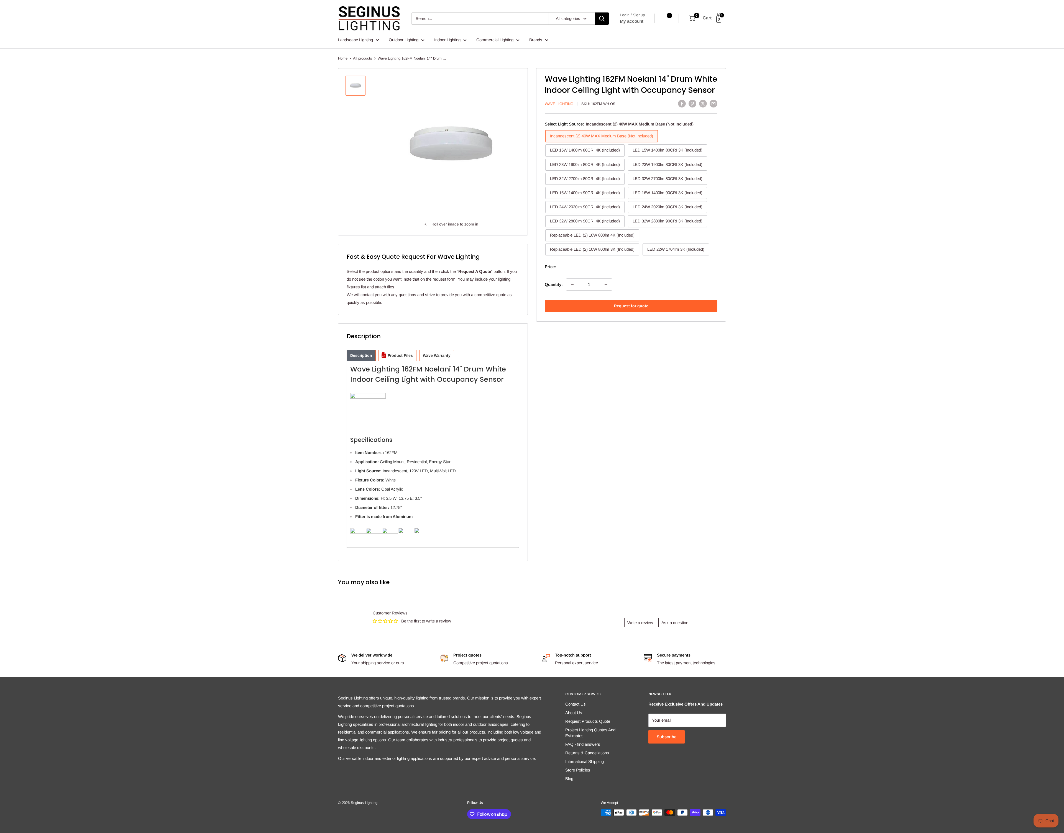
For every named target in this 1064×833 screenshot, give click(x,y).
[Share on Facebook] (682, 103)
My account (631, 21)
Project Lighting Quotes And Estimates (590, 732)
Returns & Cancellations (587, 752)
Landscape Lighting (355, 39)
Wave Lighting (559, 104)
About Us (573, 712)
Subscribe (666, 736)
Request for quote (631, 306)
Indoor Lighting (447, 39)
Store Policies (577, 770)
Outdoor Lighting (403, 39)
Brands (535, 39)
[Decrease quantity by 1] (572, 284)
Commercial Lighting (494, 39)
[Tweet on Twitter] (703, 103)
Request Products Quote (587, 721)
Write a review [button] (640, 622)
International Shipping (584, 761)
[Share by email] (713, 103)
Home (342, 58)
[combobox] (480, 18)
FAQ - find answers (582, 744)
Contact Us (575, 704)
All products (362, 58)
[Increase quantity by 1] (606, 284)
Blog (569, 778)
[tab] (361, 355)
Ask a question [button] (674, 622)
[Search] (602, 18)
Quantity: (554, 284)
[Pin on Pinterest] (692, 103)
